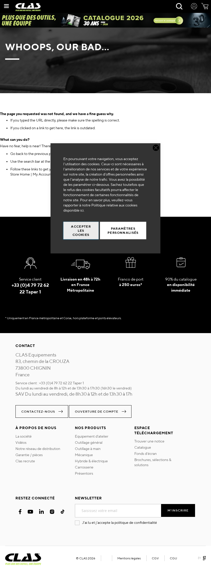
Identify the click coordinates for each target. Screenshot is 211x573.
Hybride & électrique (91, 461)
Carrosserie (84, 467)
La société (23, 436)
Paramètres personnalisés (123, 231)
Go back (16, 154)
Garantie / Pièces (29, 455)
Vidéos (21, 442)
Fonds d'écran (145, 454)
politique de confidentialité (136, 522)
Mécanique (84, 455)
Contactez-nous (38, 411)
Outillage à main (88, 449)
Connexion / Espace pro (194, 7)
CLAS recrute (25, 461)
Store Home (20, 174)
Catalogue (142, 447)
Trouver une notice (149, 441)
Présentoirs (84, 473)
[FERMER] (156, 148)
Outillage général (88, 442)
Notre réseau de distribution (37, 449)
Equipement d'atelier (91, 436)
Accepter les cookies (81, 230)
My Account (42, 174)
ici (82, 210)
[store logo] (28, 7)
